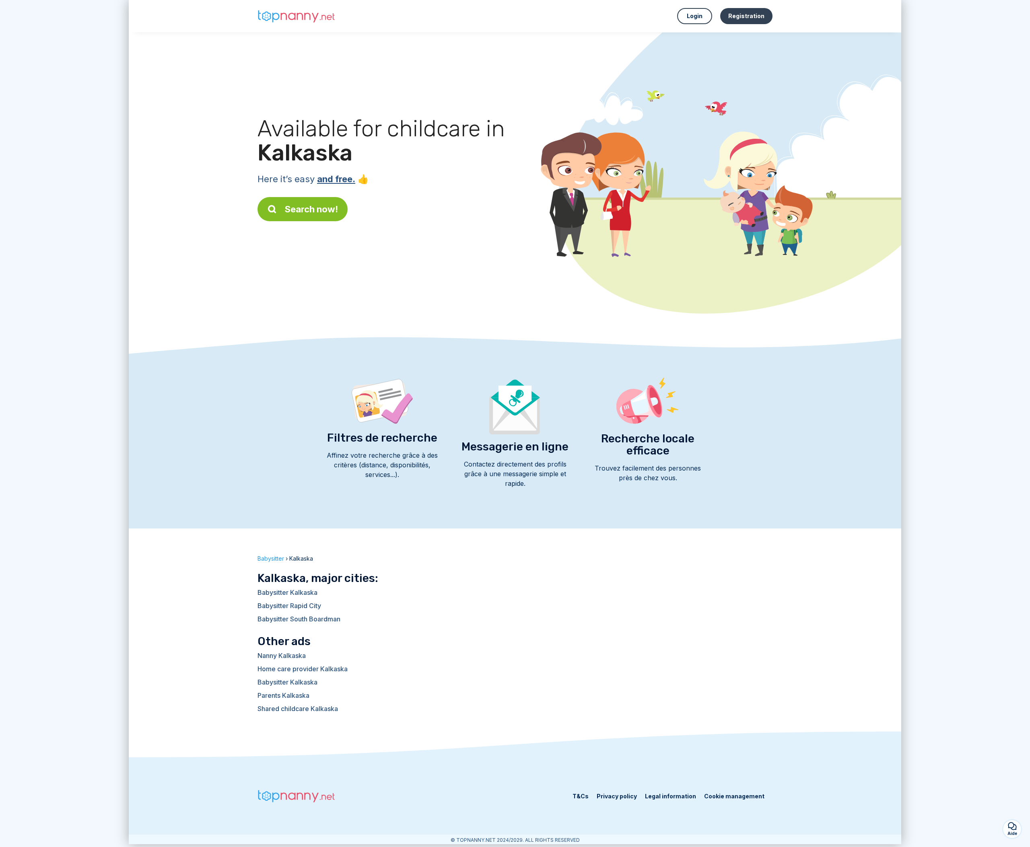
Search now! (311, 209)
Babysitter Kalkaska (287, 592)
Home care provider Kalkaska (303, 669)
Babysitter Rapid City (289, 606)
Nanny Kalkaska (282, 656)
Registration (746, 15)
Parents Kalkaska (283, 695)
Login (694, 15)
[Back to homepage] (298, 16)
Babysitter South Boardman (299, 619)
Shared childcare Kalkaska (298, 709)
